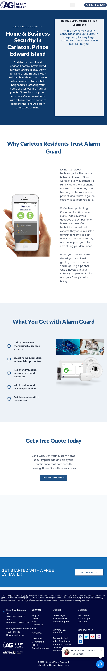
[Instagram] (98, 636)
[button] (72, 5)
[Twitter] (86, 636)
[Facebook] (80, 636)
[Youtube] (92, 636)
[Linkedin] (80, 641)
